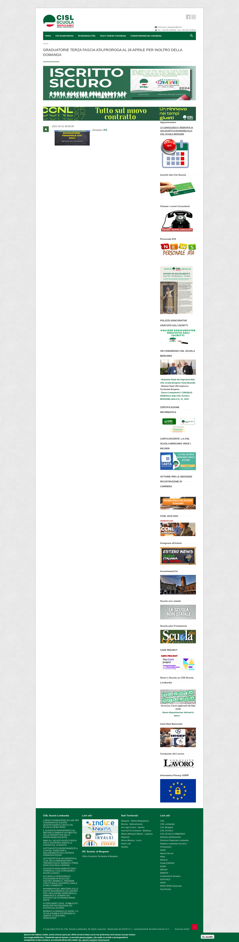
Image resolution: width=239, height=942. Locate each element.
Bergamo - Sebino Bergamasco (135, 821)
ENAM (163, 866)
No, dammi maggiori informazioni (94, 940)
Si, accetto (207, 936)
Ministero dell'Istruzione (170, 837)
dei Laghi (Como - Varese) (132, 827)
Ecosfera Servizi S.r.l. (159, 929)
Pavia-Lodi (126, 844)
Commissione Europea (170, 876)
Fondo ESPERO (167, 863)
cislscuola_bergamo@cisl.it (170, 27)
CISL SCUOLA (166, 831)
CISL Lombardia (167, 824)
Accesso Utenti (182, 929)
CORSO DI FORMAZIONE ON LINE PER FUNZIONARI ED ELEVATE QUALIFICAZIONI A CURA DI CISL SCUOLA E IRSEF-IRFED (61, 823)
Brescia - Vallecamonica (131, 824)
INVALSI (163, 860)
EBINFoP (164, 873)
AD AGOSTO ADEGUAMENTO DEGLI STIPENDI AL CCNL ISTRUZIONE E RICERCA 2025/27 (59, 870)
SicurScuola (165, 889)
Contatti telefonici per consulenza (146, 36)
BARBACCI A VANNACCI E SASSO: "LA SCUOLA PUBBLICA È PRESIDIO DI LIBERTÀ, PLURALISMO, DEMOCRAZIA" (60, 914)
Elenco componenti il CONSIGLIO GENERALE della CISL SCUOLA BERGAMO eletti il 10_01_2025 (176, 395)
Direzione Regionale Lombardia (174, 840)
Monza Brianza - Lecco (131, 840)
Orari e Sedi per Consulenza (113, 36)
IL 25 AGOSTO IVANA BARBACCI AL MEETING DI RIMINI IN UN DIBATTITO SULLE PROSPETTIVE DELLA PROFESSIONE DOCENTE (60, 833)
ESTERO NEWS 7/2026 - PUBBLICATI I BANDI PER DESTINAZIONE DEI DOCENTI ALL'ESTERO (60, 905)
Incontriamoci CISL (87, 36)
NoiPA (163, 850)
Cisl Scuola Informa (64, 36)
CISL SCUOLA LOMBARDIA (172, 834)
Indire (162, 857)
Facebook (188, 17)
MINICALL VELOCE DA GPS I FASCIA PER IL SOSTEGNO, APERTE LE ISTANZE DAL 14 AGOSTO (59, 842)
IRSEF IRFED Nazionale (171, 886)
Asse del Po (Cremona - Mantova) (136, 831)
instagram (193, 17)
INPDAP (163, 870)
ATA (105, 130)
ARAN (163, 883)
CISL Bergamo (166, 827)
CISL (162, 821)
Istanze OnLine (166, 853)
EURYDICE (165, 879)
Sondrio (124, 847)
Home (48, 36)
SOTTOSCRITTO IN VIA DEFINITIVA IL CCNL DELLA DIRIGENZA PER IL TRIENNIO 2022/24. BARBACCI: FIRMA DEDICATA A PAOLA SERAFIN (60, 861)
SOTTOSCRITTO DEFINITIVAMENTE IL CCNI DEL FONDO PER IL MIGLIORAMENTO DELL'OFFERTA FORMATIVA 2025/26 (60, 851)
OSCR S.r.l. (127, 929)
